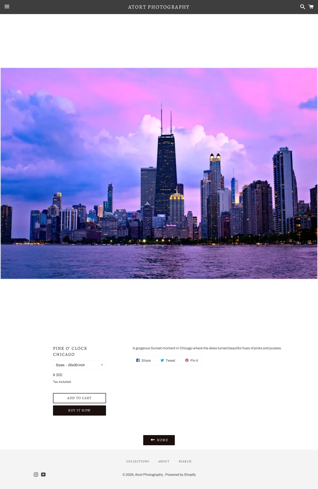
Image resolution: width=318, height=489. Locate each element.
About (163, 461)
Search (185, 461)
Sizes (60, 365)
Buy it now (79, 410)
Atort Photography (159, 6)
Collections (137, 461)
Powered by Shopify (180, 474)
